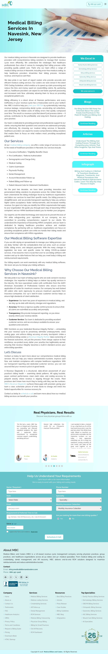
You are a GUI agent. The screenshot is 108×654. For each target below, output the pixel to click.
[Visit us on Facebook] (5, 577)
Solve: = (12, 524)
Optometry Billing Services (88, 77)
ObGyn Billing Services (88, 73)
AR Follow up (35, 607)
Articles (59, 600)
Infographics (61, 618)
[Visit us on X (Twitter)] (16, 577)
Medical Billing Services (39, 596)
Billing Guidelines (63, 611)
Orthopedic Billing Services (87, 81)
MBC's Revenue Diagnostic (15, 384)
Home (7, 596)
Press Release (62, 603)
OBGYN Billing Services (91, 603)
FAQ (6, 611)
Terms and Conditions (12, 625)
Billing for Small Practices (40, 625)
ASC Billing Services (90, 614)
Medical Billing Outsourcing (40, 618)
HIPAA (7, 618)
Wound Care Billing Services (87, 85)
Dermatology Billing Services (88, 69)
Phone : (12, 572)
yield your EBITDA (35, 105)
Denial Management (38, 611)
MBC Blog (60, 614)
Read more (34, 532)
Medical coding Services (39, 600)
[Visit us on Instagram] (11, 577)
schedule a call (27, 394)
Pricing (7, 632)
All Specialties (88, 621)
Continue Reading (87, 123)
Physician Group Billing (39, 621)
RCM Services (35, 614)
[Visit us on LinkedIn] (21, 577)
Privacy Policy (10, 621)
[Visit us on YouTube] (26, 577)
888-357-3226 (95, 4)
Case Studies (61, 607)
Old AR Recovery (37, 628)
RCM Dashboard (36, 632)
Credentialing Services (38, 603)
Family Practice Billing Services (87, 65)
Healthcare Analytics (12, 614)
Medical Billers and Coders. (53, 652)
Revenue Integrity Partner (39, 337)
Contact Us (9, 603)
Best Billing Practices (64, 596)
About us (8, 600)
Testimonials (9, 607)
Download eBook (11, 636)
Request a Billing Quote (13, 628)
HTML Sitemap (10, 639)
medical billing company (20, 145)
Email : (20, 569)
